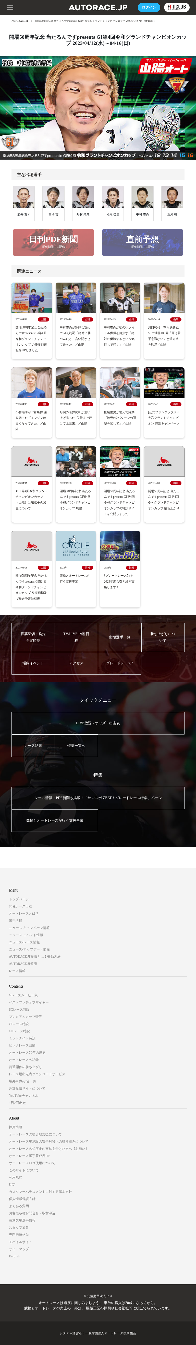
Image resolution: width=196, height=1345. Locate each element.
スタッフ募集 (19, 1227)
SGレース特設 (19, 1009)
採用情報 (15, 1127)
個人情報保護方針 (22, 1199)
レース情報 (17, 971)
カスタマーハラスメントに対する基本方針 (40, 1192)
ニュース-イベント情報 (26, 935)
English (14, 1256)
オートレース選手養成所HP (29, 1156)
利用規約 (15, 1177)
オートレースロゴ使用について (32, 1163)
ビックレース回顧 (22, 1045)
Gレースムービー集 (23, 995)
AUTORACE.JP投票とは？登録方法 (34, 956)
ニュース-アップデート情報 (29, 949)
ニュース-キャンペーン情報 (29, 928)
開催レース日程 (20, 906)
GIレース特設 (19, 1024)
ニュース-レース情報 (24, 942)
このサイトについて (24, 1170)
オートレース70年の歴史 (27, 1052)
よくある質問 (19, 1206)
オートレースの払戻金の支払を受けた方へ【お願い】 (49, 1149)
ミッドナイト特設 (22, 1038)
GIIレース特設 (19, 1031)
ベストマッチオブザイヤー (29, 1002)
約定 (12, 1184)
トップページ (19, 899)
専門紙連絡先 (19, 1235)
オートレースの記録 (24, 1060)
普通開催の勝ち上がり (25, 1067)
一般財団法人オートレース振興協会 (110, 1333)
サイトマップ (19, 1249)
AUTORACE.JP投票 (23, 964)
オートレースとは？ (24, 913)
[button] (10, 7)
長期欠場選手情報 (22, 1220)
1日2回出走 (17, 1103)
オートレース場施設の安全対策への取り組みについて (49, 1141)
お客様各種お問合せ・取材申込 (32, 1213)
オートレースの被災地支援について (35, 1134)
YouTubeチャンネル (23, 1096)
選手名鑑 (15, 921)
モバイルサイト (20, 1242)
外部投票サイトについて (27, 1088)
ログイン (149, 7)
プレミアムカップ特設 (25, 1017)
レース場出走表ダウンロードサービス (37, 1074)
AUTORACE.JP (20, 20)
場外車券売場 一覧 (22, 1081)
